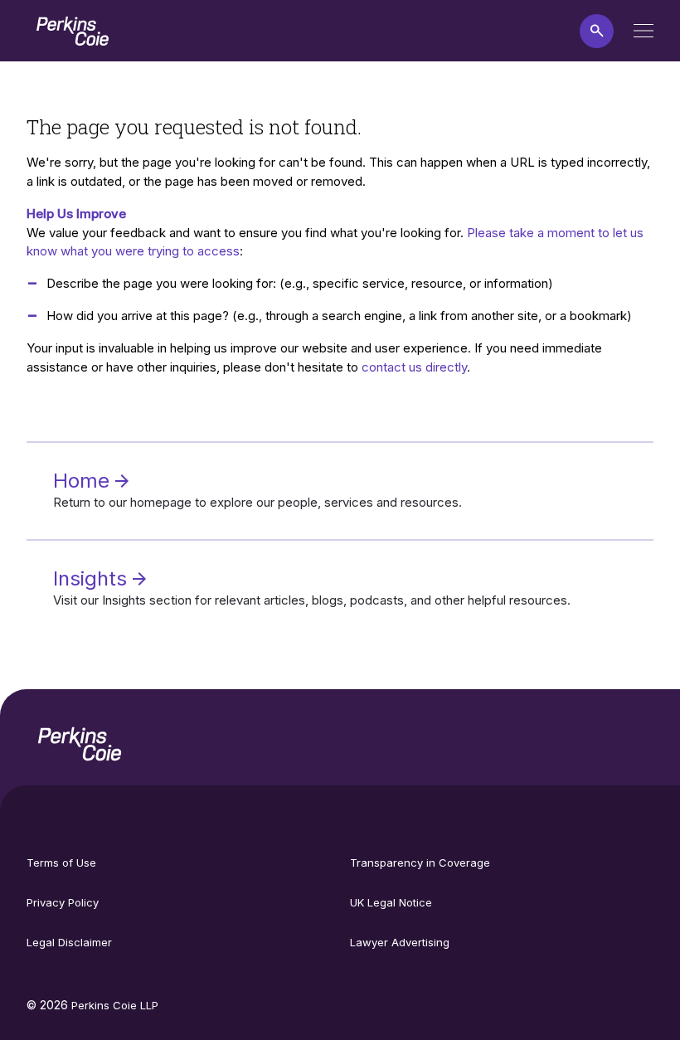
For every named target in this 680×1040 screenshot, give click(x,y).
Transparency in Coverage (420, 862)
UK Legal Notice (391, 902)
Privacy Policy (63, 902)
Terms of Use (61, 862)
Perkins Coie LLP (114, 1005)
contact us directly (414, 367)
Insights (93, 578)
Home (84, 481)
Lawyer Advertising (399, 942)
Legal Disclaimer (69, 942)
